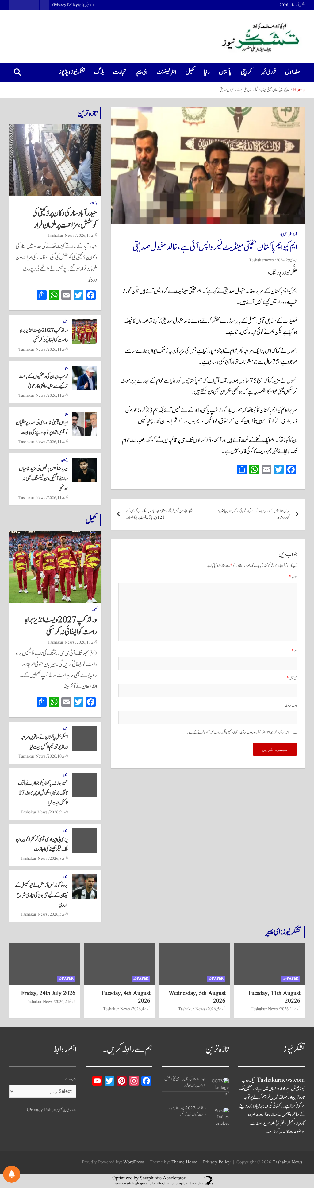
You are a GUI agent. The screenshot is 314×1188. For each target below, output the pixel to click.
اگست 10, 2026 (58, 756)
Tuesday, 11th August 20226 (274, 997)
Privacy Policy (217, 1162)
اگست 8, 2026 (59, 858)
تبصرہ (293, 577)
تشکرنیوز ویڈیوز (72, 72)
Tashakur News (61, 235)
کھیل (190, 72)
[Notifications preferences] (11, 1174)
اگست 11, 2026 (87, 235)
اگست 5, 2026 (59, 914)
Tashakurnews (261, 260)
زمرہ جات (70, 1079)
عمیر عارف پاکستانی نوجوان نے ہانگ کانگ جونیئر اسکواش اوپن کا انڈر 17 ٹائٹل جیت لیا (43, 793)
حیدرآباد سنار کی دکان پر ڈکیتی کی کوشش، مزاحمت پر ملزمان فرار (64, 219)
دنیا (207, 72)
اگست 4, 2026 (141, 1009)
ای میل (291, 678)
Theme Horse (184, 1162)
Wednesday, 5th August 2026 (197, 997)
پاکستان (225, 72)
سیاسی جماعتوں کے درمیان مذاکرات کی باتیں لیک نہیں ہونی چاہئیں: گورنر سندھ (253, 514)
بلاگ (99, 72)
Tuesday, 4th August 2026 (125, 997)
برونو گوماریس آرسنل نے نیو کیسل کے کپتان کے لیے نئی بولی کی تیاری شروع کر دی (41, 895)
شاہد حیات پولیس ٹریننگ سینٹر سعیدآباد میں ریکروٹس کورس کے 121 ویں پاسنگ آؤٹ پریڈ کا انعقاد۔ (159, 514)
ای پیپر (141, 72)
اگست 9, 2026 (59, 812)
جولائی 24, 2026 (65, 1002)
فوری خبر (268, 72)
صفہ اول (292, 72)
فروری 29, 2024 (286, 260)
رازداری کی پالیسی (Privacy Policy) (73, 5)
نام (294, 651)
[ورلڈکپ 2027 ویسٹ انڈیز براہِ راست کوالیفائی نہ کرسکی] (219, 1117)
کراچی (246, 72)
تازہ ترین (87, 113)
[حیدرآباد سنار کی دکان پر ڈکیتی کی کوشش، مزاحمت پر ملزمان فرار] (219, 1087)
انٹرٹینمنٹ (166, 72)
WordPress (133, 1162)
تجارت (119, 72)
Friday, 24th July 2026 (48, 993)
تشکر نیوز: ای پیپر (283, 931)
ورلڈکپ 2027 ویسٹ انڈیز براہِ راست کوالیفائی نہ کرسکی (61, 625)
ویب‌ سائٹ (291, 705)
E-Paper (290, 978)
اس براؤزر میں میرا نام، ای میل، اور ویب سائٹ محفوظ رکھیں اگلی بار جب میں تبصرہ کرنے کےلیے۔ (238, 732)
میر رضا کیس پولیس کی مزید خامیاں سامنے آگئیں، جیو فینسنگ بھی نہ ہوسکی (43, 479)
